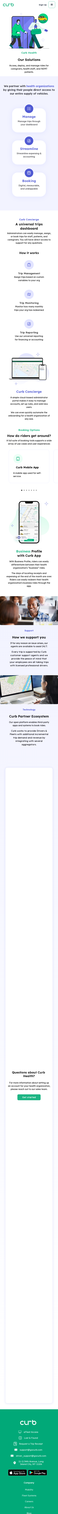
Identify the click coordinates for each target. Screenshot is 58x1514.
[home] (8, 4)
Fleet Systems (29, 1495)
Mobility (29, 1489)
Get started (29, 1097)
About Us (29, 1507)
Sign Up (43, 4)
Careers (29, 1501)
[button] (42, 5)
